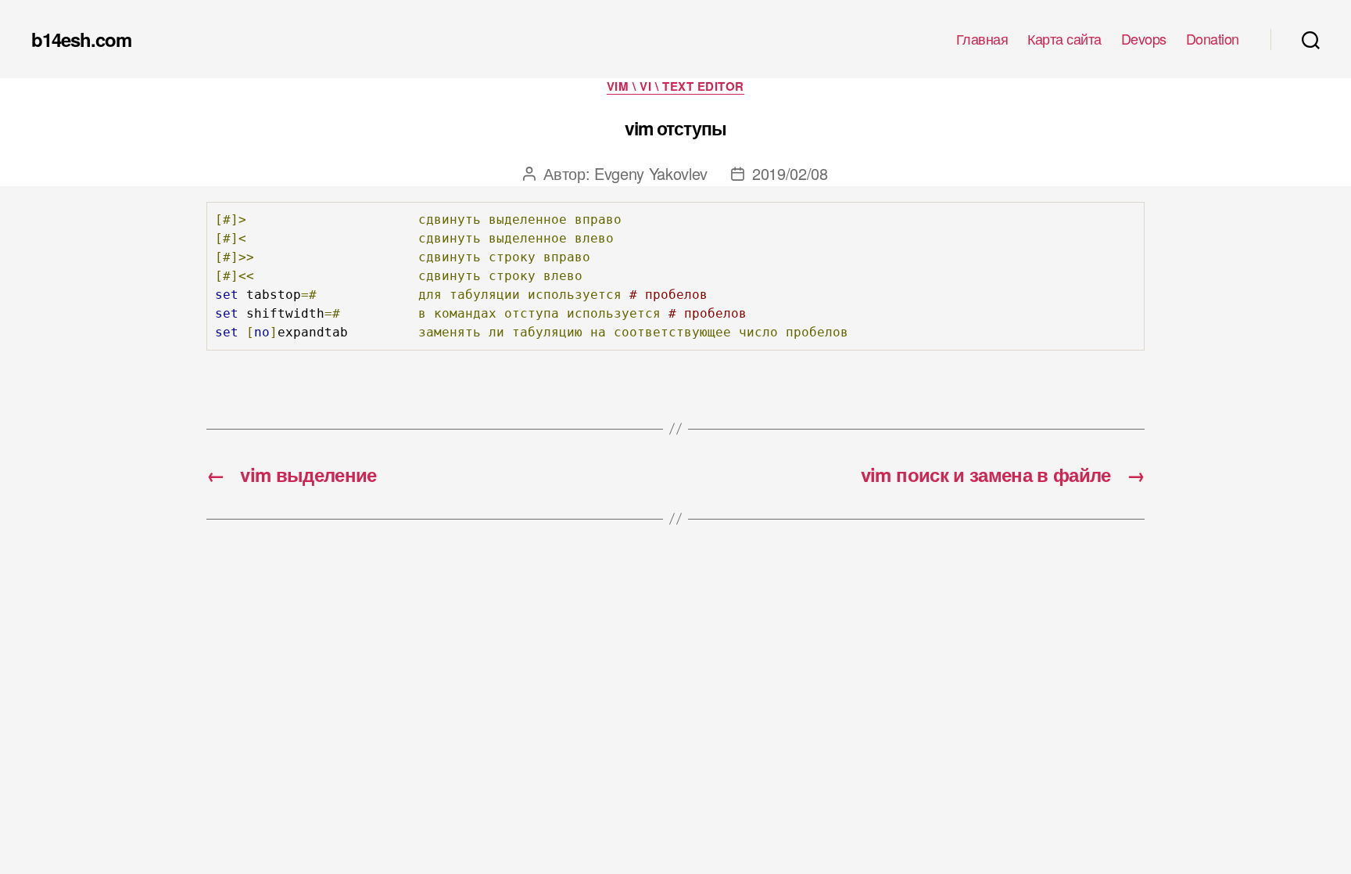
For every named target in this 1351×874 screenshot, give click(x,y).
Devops (1143, 39)
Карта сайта (1064, 39)
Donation (1212, 39)
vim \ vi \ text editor (675, 87)
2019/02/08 (790, 173)
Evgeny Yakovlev (651, 173)
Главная (982, 39)
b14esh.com (81, 39)
